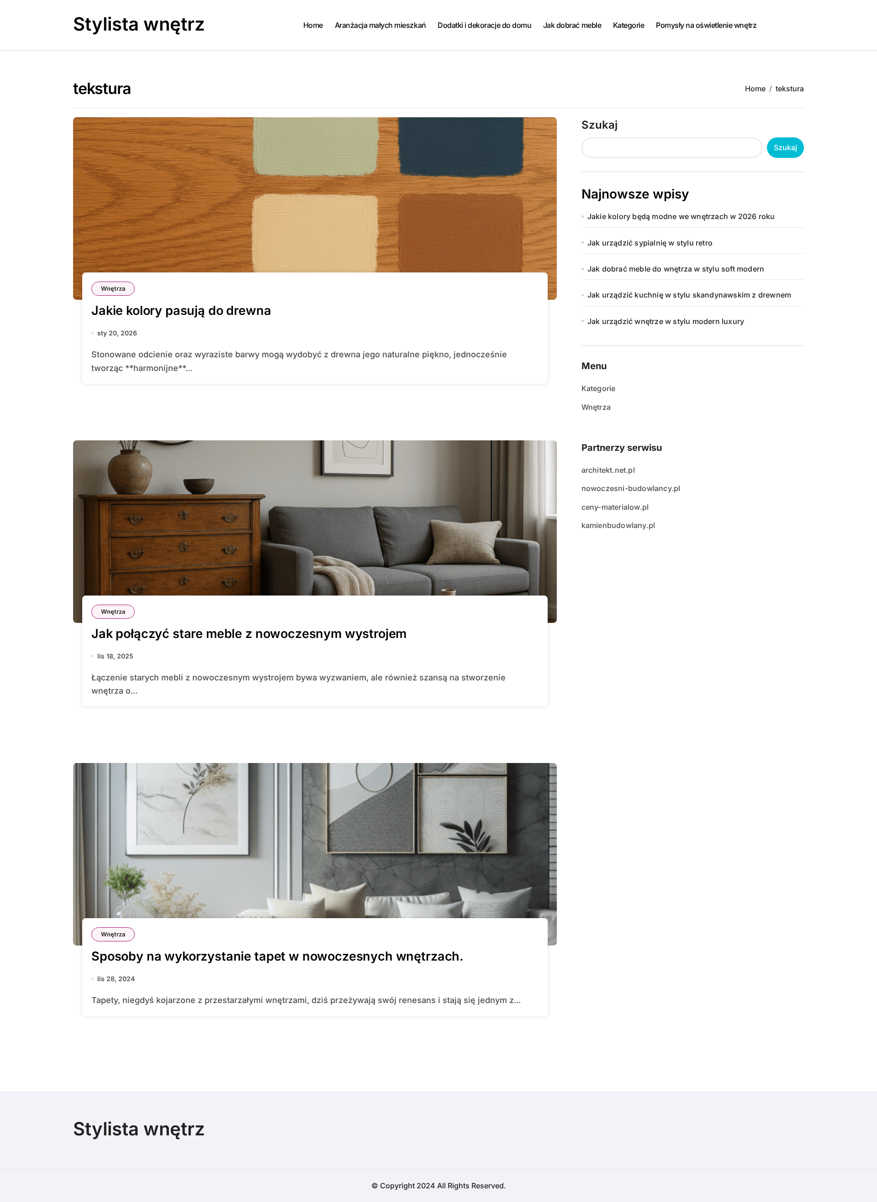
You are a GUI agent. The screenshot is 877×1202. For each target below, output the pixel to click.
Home (313, 25)
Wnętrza (113, 288)
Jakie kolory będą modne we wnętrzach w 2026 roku (681, 216)
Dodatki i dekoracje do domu (484, 25)
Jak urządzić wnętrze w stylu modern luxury (665, 321)
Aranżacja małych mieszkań (380, 25)
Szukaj (599, 124)
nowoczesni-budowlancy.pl (631, 488)
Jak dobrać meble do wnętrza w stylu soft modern (675, 268)
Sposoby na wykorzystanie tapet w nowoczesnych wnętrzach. (277, 956)
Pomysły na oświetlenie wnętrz (706, 25)
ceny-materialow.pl (615, 507)
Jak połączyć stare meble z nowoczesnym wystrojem (249, 633)
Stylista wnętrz (139, 24)
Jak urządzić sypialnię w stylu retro (650, 242)
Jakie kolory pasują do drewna (181, 310)
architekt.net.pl (608, 470)
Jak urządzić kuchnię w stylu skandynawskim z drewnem (689, 294)
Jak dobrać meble (572, 25)
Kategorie (629, 25)
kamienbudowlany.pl (618, 525)
